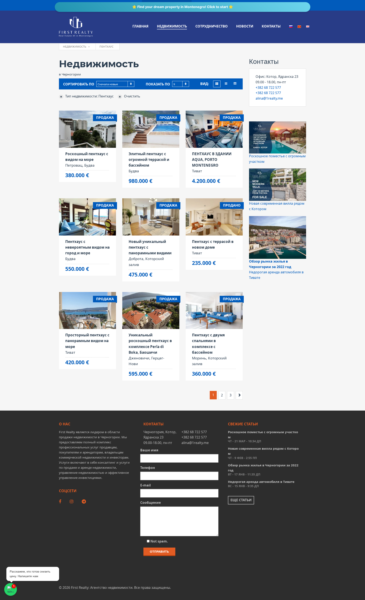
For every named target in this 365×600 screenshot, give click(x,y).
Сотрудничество (211, 26)
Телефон (147, 467)
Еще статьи (241, 500)
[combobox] (115, 84)
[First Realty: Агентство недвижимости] (76, 27)
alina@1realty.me (269, 98)
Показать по (158, 84)
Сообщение (150, 502)
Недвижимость (172, 26)
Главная (140, 26)
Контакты (271, 26)
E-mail (145, 485)
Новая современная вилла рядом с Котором (263, 451)
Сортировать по (78, 84)
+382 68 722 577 (268, 87)
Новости (244, 26)
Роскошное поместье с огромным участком (263, 434)
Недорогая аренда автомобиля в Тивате (261, 481)
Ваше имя (149, 450)
